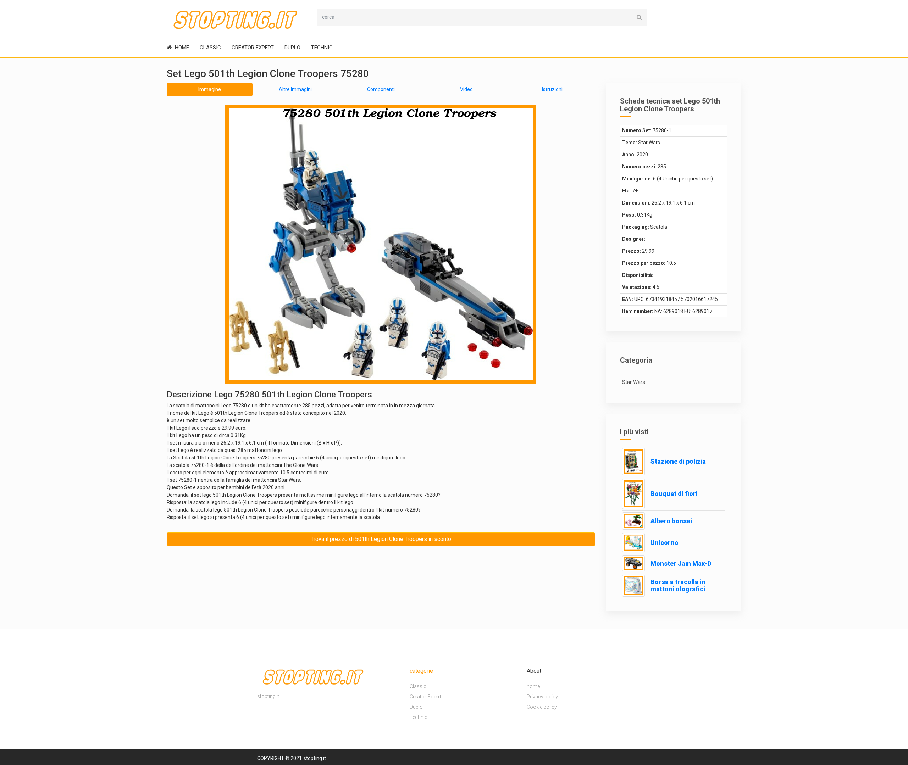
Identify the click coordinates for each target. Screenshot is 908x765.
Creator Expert (253, 47)
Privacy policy (542, 697)
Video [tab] (466, 89)
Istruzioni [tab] (552, 89)
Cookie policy (542, 707)
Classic (210, 47)
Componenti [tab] (381, 89)
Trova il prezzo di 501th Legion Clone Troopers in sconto (381, 539)
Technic (322, 47)
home (181, 47)
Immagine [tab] (209, 89)
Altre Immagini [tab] (295, 89)
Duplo (292, 47)
